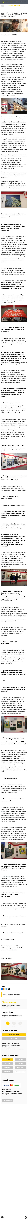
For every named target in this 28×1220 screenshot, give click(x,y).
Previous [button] (3, 971)
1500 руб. (20, 1068)
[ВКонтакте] (2, 989)
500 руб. (20, 1064)
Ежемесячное (14, 1035)
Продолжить (8, 1100)
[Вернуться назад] (2, 1217)
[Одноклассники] (4, 989)
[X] (9, 989)
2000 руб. (7, 1072)
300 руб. (7, 1064)
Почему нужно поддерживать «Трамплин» (11, 1090)
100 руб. (7, 1060)
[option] (14, 971)
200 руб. (20, 1060)
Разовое (14, 1039)
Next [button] (24, 971)
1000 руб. (7, 1068)
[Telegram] (6, 989)
